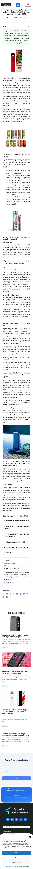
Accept (16, 852)
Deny (16, 857)
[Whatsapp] (8, 819)
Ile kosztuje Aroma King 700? (15, 542)
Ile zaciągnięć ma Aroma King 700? (17, 520)
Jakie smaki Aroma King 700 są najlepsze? (16, 527)
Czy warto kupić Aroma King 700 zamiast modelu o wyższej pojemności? (16, 550)
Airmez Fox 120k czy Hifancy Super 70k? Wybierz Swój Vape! (15, 636)
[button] (30, 836)
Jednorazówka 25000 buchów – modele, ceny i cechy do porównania (15, 734)
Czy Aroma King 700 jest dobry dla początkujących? (16, 535)
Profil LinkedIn (9, 583)
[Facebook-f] (16, 819)
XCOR (20, 404)
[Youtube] (25, 819)
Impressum (26, 866)
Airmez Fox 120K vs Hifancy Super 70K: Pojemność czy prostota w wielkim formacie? (15, 711)
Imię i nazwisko (8, 824)
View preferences (16, 862)
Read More (5, 647)
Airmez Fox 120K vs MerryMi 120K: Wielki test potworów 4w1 (15, 672)
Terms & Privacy (8, 866)
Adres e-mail (7, 831)
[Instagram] (21, 819)
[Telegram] (12, 819)
